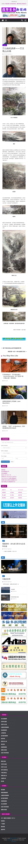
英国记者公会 (4, 775)
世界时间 (20, 492)
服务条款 (3, 826)
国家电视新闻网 (4, 792)
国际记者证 (3, 761)
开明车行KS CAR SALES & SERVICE (8, 476)
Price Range (3, 456)
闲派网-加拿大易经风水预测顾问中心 (9, 480)
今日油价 (12, 492)
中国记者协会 (4, 772)
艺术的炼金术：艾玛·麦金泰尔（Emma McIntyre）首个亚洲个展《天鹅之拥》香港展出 (12, 376)
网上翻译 (4, 495)
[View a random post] (25, 20)
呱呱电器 (3, 469)
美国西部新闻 (4, 747)
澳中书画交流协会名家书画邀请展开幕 (12, 348)
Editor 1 (11, 54)
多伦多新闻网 (4, 718)
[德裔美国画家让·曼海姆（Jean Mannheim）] (14, 386)
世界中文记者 (4, 724)
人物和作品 (4, 45)
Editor (10, 548)
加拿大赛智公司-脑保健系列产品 (8, 481)
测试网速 (4, 497)
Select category (4, 450)
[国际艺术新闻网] (2, 20)
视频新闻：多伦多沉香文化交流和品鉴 (13, 545)
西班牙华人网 (4, 741)
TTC (11, 489)
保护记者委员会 (4, 769)
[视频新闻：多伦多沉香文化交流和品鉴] (14, 532)
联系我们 (3, 821)
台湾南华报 (3, 733)
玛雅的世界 (6, 579)
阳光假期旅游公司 (5, 471)
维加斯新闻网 (4, 730)
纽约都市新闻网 (4, 735)
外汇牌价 (12, 495)
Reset (12, 461)
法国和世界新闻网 (5, 727)
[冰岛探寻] (5, 590)
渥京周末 (3, 744)
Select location (4, 445)
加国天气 (4, 489)
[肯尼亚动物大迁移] (5, 598)
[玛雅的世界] (14, 567)
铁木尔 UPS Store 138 (6, 475)
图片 (3, 576)
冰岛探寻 (13, 589)
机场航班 (4, 492)
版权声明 (3, 829)
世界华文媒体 (4, 721)
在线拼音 (20, 497)
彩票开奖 (20, 495)
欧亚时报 (3, 738)
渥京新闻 (3, 789)
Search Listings (5, 461)
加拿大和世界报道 (5, 752)
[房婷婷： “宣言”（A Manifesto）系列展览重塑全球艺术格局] (14, 411)
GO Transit (20, 489)
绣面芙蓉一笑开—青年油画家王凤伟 (16, 351)
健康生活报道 (4, 750)
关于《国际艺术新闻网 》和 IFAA (8, 818)
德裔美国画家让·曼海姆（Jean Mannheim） (11, 402)
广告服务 (3, 823)
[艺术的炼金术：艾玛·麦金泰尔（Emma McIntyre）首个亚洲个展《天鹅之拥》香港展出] (14, 360)
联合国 (2, 781)
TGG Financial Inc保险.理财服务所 (8, 478)
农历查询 (12, 497)
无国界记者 (3, 778)
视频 (3, 540)
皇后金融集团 (4, 473)
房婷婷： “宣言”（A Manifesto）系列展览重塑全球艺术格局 (13, 427)
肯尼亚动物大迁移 (15, 597)
